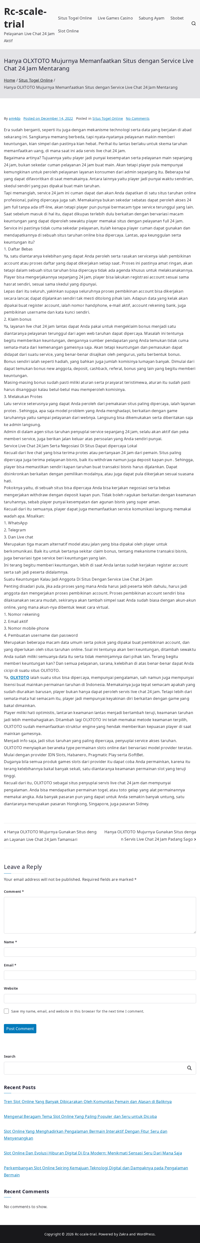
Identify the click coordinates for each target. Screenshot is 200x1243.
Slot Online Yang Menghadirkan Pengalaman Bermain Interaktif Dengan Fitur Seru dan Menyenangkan (85, 1135)
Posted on (48, 118)
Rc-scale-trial (25, 17)
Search (9, 1056)
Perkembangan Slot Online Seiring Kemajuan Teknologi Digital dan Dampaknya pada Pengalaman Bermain (96, 1171)
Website (11, 988)
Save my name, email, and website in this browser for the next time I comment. (77, 1011)
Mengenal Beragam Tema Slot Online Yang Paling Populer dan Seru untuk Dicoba (80, 1116)
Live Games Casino (115, 18)
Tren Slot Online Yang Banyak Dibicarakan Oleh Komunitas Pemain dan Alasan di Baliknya (88, 1101)
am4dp (14, 118)
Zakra (123, 1234)
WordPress (146, 1234)
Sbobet (177, 18)
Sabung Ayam (152, 18)
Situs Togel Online (75, 18)
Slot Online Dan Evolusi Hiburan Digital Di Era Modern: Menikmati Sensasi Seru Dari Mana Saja (93, 1153)
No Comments (138, 118)
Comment (14, 891)
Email (10, 965)
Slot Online (68, 31)
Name (10, 942)
